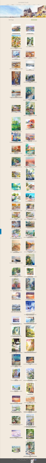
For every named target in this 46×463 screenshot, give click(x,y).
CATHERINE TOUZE (23, 2)
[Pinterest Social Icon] (33, 460)
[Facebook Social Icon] (35, 460)
